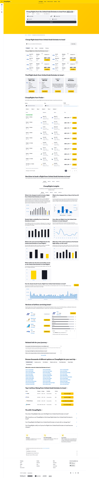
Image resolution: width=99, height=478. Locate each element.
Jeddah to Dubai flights (29, 375)
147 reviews (33, 327)
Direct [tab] (36, 48)
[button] (2, 1)
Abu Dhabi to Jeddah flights (47, 375)
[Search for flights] (1, 5)
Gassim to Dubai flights (46, 381)
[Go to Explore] (1, 9)
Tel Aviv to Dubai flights (29, 369)
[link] (32, 91)
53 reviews (32, 333)
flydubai (32, 324)
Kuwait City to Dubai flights (47, 371)
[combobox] (28, 13)
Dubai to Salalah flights (29, 371)
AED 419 (70, 12)
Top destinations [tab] (29, 364)
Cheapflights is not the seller (31, 451)
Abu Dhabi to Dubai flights (30, 384)
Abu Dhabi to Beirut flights (47, 378)
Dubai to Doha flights (63, 371)
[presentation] (73, 11)
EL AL (32, 312)
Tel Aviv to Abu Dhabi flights (30, 372)
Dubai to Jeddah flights (46, 369)
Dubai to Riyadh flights (64, 375)
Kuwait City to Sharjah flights (65, 382)
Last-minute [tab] (41, 48)
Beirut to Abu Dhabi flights (30, 382)
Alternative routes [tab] (29, 362)
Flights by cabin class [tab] (53, 362)
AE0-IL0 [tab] (42, 192)
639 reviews (33, 315)
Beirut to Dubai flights (46, 372)
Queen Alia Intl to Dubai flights (65, 372)
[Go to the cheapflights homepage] (7, 1)
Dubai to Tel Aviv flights (47, 379)
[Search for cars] (1, 7)
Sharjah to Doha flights (64, 381)
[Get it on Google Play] (72, 463)
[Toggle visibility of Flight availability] (63, 215)
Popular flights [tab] (70, 362)
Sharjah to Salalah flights (30, 378)
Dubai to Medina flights (47, 384)
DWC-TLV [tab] (57, 181)
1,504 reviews (33, 321)
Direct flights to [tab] (45, 362)
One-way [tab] (47, 48)
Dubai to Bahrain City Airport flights (49, 382)
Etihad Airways (33, 318)
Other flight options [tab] (62, 362)
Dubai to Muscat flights (29, 379)
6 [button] (74, 170)
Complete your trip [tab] (37, 362)
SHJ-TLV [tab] (53, 181)
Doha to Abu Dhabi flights (64, 384)
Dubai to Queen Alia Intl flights (65, 379)
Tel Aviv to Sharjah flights (64, 369)
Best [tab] (32, 48)
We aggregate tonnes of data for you (32, 453)
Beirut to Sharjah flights (64, 378)
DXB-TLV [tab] (49, 181)
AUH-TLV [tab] (44, 181)
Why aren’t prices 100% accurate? (32, 454)
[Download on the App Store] (72, 465)
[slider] (78, 106)
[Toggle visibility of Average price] (69, 215)
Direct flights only (47, 13)
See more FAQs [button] (43, 355)
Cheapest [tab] (27, 48)
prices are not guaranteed (46, 448)
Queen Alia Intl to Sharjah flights (31, 381)
